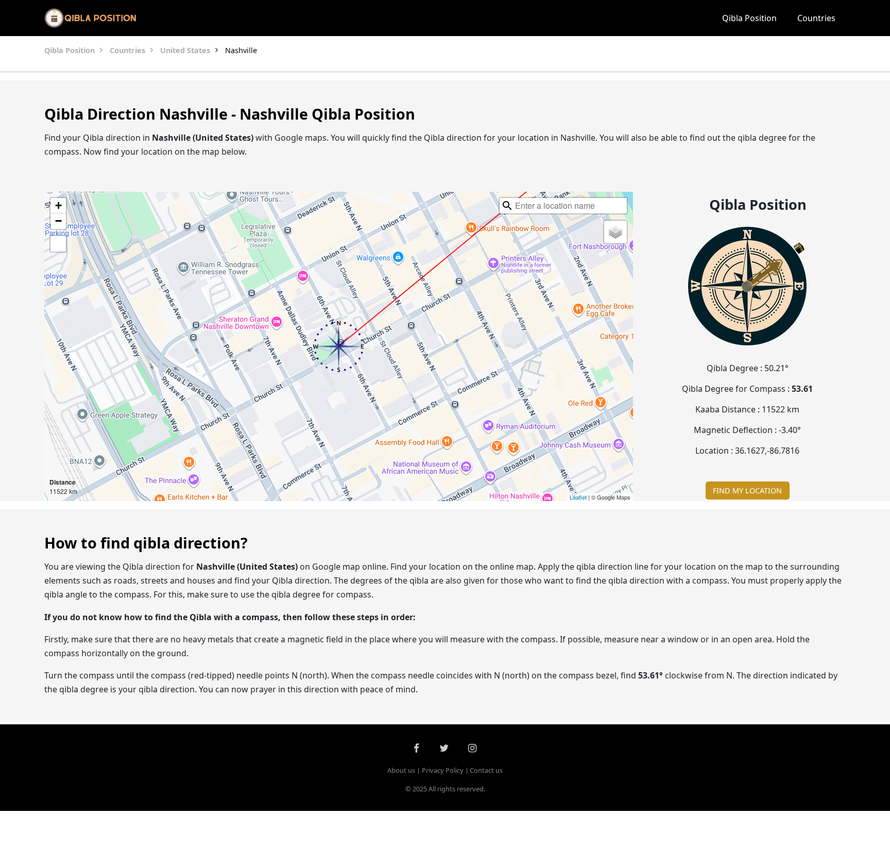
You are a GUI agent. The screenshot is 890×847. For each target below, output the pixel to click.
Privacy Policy (443, 770)
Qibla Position (749, 18)
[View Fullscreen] (58, 244)
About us (401, 770)
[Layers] (615, 232)
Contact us (486, 770)
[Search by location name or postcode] (507, 205)
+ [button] (58, 205)
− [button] (58, 220)
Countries (816, 18)
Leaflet (578, 497)
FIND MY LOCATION (747, 490)
